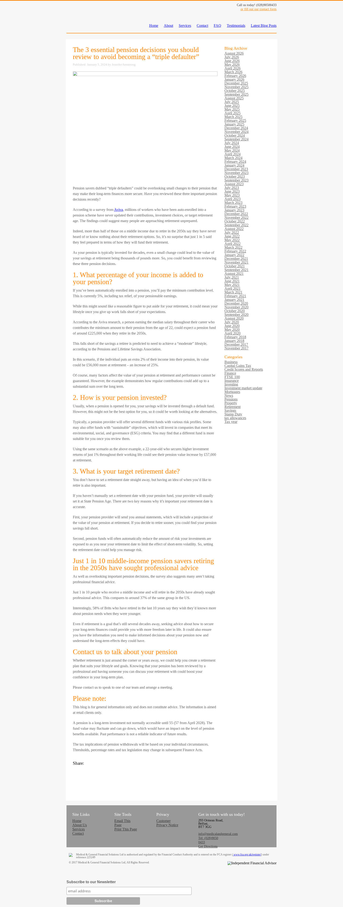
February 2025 (235, 120)
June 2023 (232, 191)
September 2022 (236, 225)
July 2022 (231, 232)
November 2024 (236, 132)
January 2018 (234, 341)
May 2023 (232, 195)
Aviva (118, 210)
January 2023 (234, 210)
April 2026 (232, 68)
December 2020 (236, 303)
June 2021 (232, 281)
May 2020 (232, 329)
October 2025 (234, 91)
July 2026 (231, 57)
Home (153, 26)
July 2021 (231, 277)
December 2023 (236, 169)
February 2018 (235, 337)
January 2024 (234, 165)
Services (185, 26)
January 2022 (234, 255)
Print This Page (125, 829)
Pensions (231, 399)
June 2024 (232, 147)
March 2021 (233, 292)
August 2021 (234, 274)
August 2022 (234, 229)
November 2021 (236, 262)
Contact (202, 26)
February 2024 (235, 162)
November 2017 (236, 348)
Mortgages (232, 392)
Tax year (230, 422)
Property (230, 403)
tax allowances (235, 418)
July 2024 (231, 143)
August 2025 (234, 98)
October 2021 (234, 266)
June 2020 (232, 326)
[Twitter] (145, 772)
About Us (79, 825)
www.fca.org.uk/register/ (247, 854)
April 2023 (232, 199)
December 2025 (236, 83)
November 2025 (236, 87)
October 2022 (234, 221)
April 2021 (232, 288)
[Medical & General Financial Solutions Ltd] (78, 20)
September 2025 (236, 94)
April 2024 (232, 154)
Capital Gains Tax (237, 366)
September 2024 (236, 139)
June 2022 (232, 236)
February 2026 (235, 76)
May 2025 (232, 109)
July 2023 (231, 188)
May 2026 (232, 64)
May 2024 (232, 150)
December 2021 (236, 259)
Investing (231, 384)
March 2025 (233, 117)
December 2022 (236, 214)
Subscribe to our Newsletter (91, 882)
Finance (230, 373)
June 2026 (232, 61)
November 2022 (236, 218)
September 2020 (236, 315)
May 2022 (232, 240)
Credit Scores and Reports (243, 369)
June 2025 (232, 106)
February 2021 (235, 296)
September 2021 (236, 270)
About (168, 26)
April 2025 (232, 113)
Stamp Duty (233, 414)
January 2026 (234, 79)
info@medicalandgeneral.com (218, 834)
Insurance (231, 381)
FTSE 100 (232, 377)
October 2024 (234, 135)
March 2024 (233, 158)
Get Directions (207, 846)
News (228, 396)
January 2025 (234, 124)
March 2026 (233, 72)
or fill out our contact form (258, 9)
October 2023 (234, 176)
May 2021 (232, 285)
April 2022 (232, 244)
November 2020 (236, 307)
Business (231, 362)
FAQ (217, 26)
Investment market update (243, 388)
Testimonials (236, 26)
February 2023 (235, 206)
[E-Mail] (145, 782)
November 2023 (236, 173)
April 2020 (232, 333)
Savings (230, 410)
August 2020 (234, 318)
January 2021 (234, 300)
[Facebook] (145, 768)
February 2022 (235, 251)
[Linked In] (145, 777)
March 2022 (233, 247)
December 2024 (236, 128)
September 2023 (236, 180)
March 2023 (233, 203)
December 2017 (236, 344)
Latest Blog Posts (263, 26)
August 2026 (234, 53)
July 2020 (231, 322)
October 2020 (234, 311)
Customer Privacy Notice (167, 823)
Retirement (232, 407)
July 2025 (231, 102)
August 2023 (234, 184)
